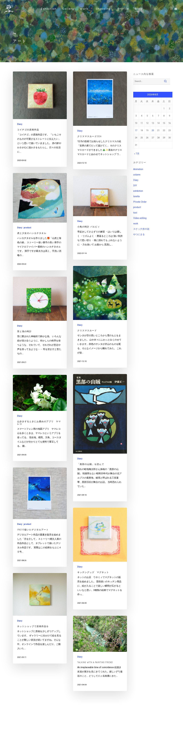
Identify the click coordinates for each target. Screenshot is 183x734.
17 (136, 130)
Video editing (140, 218)
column (136, 174)
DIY (135, 185)
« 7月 (136, 153)
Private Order (140, 201)
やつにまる (139, 234)
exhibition (138, 191)
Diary (19, 124)
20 (153, 130)
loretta (136, 196)
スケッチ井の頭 (141, 229)
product (27, 227)
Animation (138, 169)
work (135, 223)
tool (135, 212)
